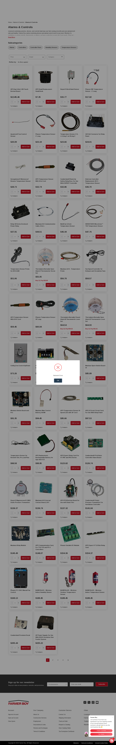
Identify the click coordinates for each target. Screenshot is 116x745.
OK (58, 380)
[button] (111, 740)
